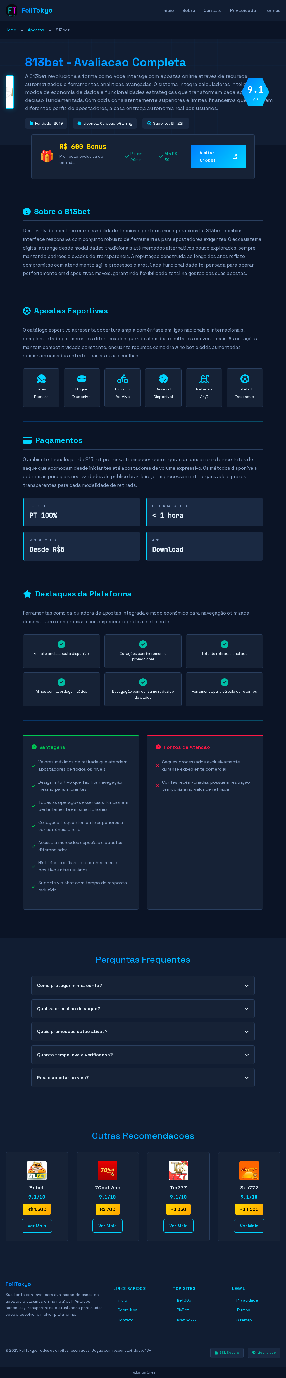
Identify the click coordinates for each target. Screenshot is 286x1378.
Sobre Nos (127, 1309)
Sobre (188, 10)
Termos (272, 10)
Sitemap (244, 1319)
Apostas (36, 29)
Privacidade (243, 10)
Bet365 (184, 1300)
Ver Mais (37, 1226)
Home (11, 29)
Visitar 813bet (208, 156)
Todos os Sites (143, 1372)
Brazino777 (186, 1319)
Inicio (168, 10)
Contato (213, 10)
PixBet (183, 1309)
